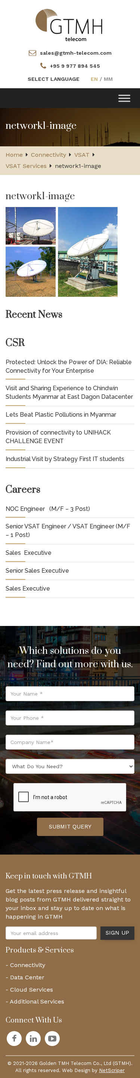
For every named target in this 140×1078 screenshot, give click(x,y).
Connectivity (48, 154)
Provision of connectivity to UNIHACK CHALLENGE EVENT (58, 437)
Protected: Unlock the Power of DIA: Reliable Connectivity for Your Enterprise (69, 366)
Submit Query (70, 826)
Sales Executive (29, 552)
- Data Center (25, 977)
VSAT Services (26, 165)
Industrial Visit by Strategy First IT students (65, 458)
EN (94, 79)
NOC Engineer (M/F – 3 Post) (48, 508)
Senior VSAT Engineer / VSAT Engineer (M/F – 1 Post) (68, 530)
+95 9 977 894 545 (75, 66)
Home (14, 154)
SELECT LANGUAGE (54, 79)
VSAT (82, 154)
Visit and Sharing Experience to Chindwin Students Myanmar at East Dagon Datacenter (69, 392)
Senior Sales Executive (37, 570)
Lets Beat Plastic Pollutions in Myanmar (61, 414)
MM (108, 79)
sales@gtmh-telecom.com (76, 53)
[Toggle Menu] (124, 98)
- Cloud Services (29, 989)
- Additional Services (35, 1001)
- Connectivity (25, 965)
